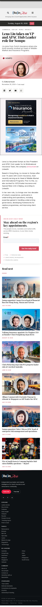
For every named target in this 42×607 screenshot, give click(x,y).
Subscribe (6, 491)
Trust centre (5, 583)
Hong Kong (5, 553)
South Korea (25, 560)
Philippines (25, 557)
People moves (6, 518)
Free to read (5, 522)
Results (4, 516)
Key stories (5, 507)
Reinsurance (5, 529)
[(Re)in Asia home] (10, 476)
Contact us (5, 573)
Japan (23, 555)
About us (4, 568)
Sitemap (20, 603)
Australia (4, 551)
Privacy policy (5, 603)
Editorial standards (7, 586)
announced (31, 167)
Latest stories (6, 505)
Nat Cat (4, 533)
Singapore (5, 560)
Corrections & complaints (9, 588)
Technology (5, 544)
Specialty (28, 29)
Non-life (14, 29)
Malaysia (4, 557)
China (23, 551)
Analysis (4, 514)
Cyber (3, 538)
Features (4, 509)
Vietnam (4, 562)
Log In (32, 23)
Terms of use (13, 603)
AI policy (4, 590)
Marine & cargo (6, 540)
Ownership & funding (8, 592)
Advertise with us (7, 575)
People (21, 29)
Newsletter (5, 577)
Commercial (6, 29)
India (23, 553)
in (3, 497)
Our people (5, 570)
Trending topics (6, 520)
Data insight (5, 511)
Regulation (5, 542)
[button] (8, 13)
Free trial (16, 491)
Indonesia (4, 555)
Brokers (4, 531)
